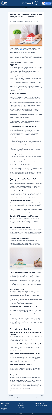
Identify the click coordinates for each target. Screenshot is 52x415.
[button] (26, 7)
